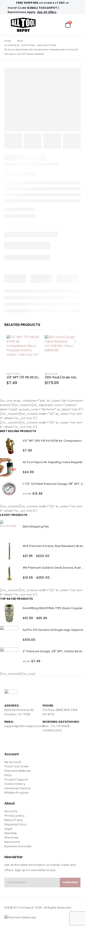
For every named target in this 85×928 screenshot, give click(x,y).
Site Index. (11, 837)
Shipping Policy (15, 824)
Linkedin (24, 742)
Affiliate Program (16, 793)
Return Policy (13, 820)
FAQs (8, 775)
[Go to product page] (23, 352)
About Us (10, 811)
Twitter (16, 742)
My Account (12, 762)
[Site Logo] (23, 25)
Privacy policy (14, 816)
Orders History (14, 784)
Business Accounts (17, 846)
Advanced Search (17, 788)
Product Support (16, 779)
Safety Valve (13, 373)
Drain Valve (51, 373)
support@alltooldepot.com (24, 726)
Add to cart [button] (33, 342)
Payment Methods (17, 771)
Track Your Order (16, 766)
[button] (7, 24)
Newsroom (12, 842)
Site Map (10, 833)
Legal (8, 829)
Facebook (8, 742)
